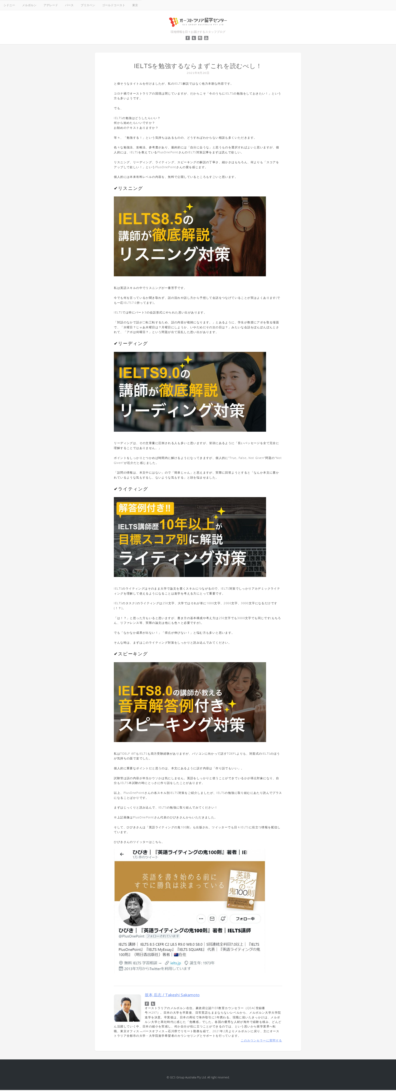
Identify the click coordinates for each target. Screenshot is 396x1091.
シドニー (9, 5)
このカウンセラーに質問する (261, 1040)
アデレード (51, 5)
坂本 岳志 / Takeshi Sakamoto (172, 994)
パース (69, 5)
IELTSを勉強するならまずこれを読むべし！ (198, 66)
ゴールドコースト (113, 5)
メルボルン (29, 5)
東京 (135, 5)
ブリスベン (88, 5)
